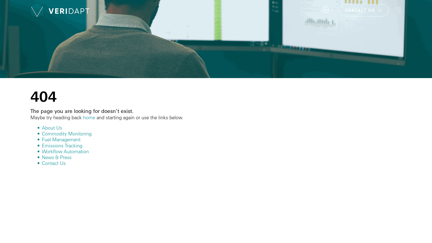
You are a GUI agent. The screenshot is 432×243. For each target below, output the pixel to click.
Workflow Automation (65, 151)
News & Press (57, 157)
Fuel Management (61, 139)
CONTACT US (360, 10)
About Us (52, 128)
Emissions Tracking (62, 145)
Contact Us (54, 163)
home (89, 117)
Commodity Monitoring (67, 134)
